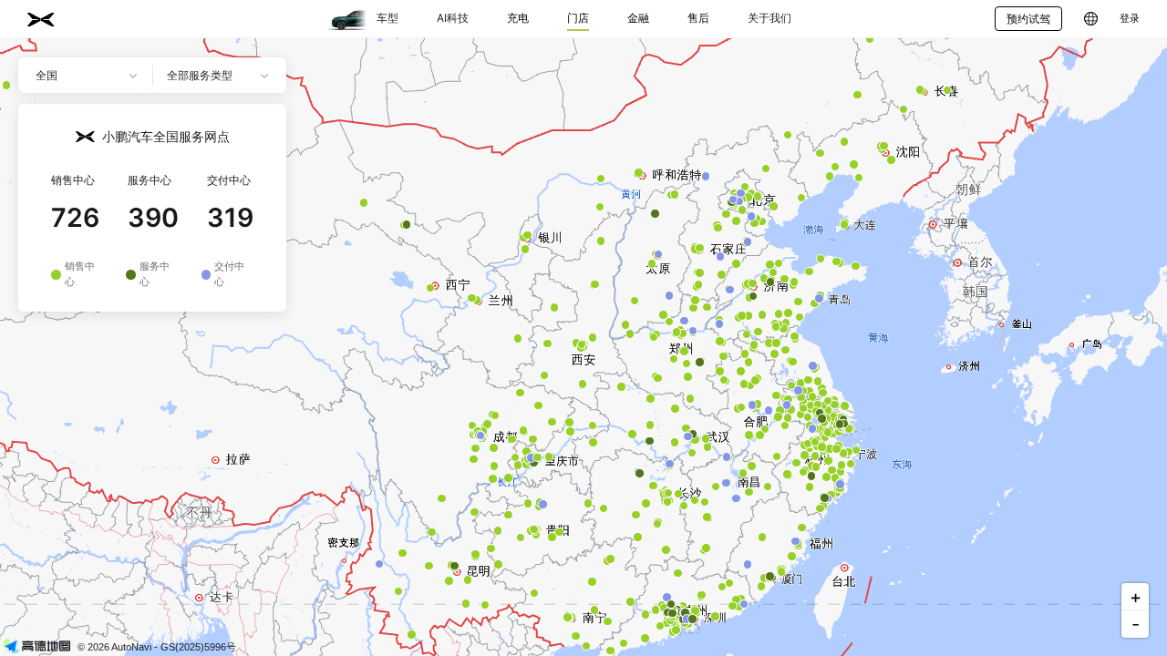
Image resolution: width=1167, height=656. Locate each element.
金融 (638, 18)
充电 (518, 18)
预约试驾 (1028, 19)
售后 (698, 18)
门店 (578, 18)
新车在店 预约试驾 (227, 339)
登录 (1130, 19)
